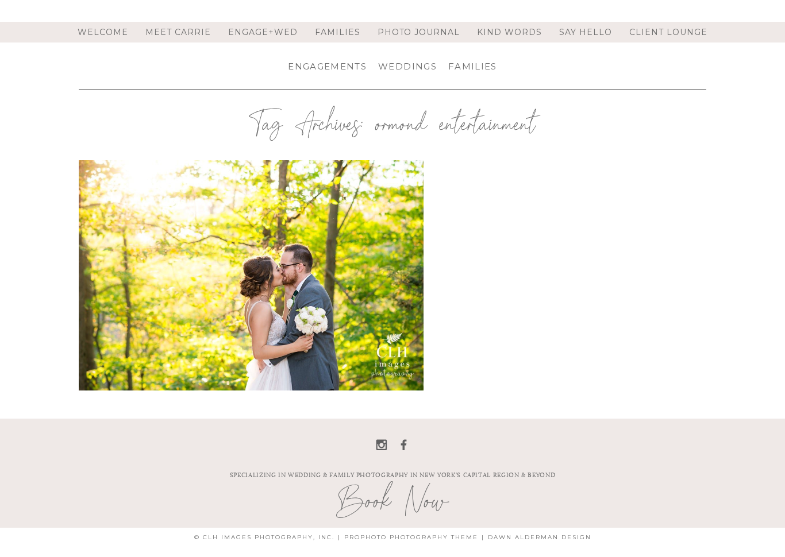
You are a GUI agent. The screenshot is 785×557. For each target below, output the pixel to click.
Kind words (509, 32)
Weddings (407, 66)
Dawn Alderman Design (539, 537)
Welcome (103, 32)
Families (337, 32)
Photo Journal (419, 32)
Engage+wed (263, 32)
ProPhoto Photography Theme (411, 537)
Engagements (327, 66)
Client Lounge (668, 32)
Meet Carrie (178, 32)
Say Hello (585, 32)
